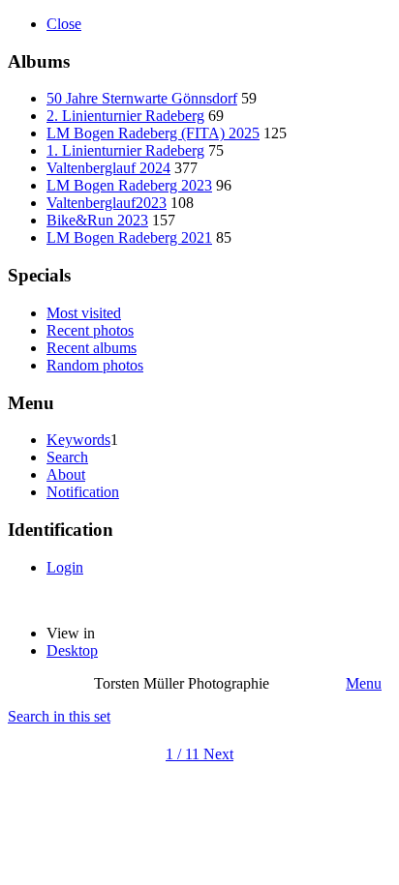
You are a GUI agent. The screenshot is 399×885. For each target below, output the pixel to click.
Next (218, 754)
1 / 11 (184, 754)
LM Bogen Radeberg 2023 (129, 185)
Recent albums (91, 347)
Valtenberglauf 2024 (108, 168)
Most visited (83, 313)
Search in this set (59, 716)
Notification (82, 492)
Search (67, 457)
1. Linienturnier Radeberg (125, 150)
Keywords (78, 439)
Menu (364, 683)
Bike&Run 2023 (97, 220)
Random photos (94, 365)
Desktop (72, 650)
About (65, 474)
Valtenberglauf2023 (106, 202)
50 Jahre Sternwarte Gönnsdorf (141, 98)
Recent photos (90, 330)
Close (63, 23)
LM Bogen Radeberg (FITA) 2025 (153, 133)
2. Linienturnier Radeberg (125, 115)
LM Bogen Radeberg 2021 (129, 237)
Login (64, 567)
